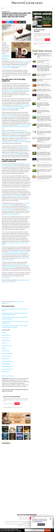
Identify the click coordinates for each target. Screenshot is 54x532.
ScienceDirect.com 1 (7, 345)
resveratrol (22, 152)
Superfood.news (6, 277)
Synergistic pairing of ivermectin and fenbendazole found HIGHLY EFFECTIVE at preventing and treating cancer (44, 139)
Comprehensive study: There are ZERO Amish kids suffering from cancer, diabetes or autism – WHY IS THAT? (44, 126)
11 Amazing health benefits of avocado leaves (43, 61)
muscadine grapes (6, 66)
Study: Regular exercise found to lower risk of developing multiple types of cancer (44, 132)
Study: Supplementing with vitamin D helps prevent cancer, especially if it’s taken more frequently (44, 177)
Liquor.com (4, 343)
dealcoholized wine (6, 380)
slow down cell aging (20, 134)
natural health (12, 383)
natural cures (5, 383)
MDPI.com (4, 348)
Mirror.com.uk (5, 337)
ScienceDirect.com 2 (7, 356)
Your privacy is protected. (7, 407)
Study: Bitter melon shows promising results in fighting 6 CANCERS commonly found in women (43, 104)
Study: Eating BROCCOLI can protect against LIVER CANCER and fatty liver (44, 171)
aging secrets (13, 378)
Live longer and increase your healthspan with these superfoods (44, 90)
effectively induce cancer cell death (10, 153)
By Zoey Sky (44, 135)
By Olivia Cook (44, 173)
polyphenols (13, 384)
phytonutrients (5, 384)
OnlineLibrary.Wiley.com (7, 361)
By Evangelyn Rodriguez (46, 58)
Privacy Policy (27, 527)
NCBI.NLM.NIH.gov (6, 364)
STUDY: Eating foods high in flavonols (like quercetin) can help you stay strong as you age (16, 126)
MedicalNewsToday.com (7, 366)
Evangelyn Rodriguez (14, 19)
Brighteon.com (5, 371)
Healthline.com (5, 358)
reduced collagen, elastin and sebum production (15, 195)
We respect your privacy (20, 523)
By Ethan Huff (44, 100)
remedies (18, 384)
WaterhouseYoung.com (7, 353)
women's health (22, 386)
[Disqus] (16, 461)
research (23, 384)
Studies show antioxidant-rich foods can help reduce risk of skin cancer (44, 165)
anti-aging (19, 378)
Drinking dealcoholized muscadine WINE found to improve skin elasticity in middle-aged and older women (44, 55)
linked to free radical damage (12, 214)
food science (10, 381)
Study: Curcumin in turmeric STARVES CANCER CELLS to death (44, 85)
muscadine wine (25, 381)
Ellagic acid (14, 380)
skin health (15, 386)
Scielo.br (4, 332)
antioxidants (25, 378)
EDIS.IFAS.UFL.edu (6, 340)
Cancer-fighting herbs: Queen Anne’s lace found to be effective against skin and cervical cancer (44, 153)
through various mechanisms (9, 115)
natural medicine (20, 383)
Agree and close (41, 524)
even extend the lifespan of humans (10, 137)
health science (17, 381)
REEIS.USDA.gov (5, 350)
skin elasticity (8, 386)
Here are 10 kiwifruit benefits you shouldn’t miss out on (44, 75)
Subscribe (47, 530)
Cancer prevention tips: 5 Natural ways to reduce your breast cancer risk (44, 160)
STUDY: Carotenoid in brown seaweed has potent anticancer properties (43, 111)
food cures (20, 380)
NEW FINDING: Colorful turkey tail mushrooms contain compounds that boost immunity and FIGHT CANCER (44, 147)
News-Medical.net (6, 335)
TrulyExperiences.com (7, 369)
